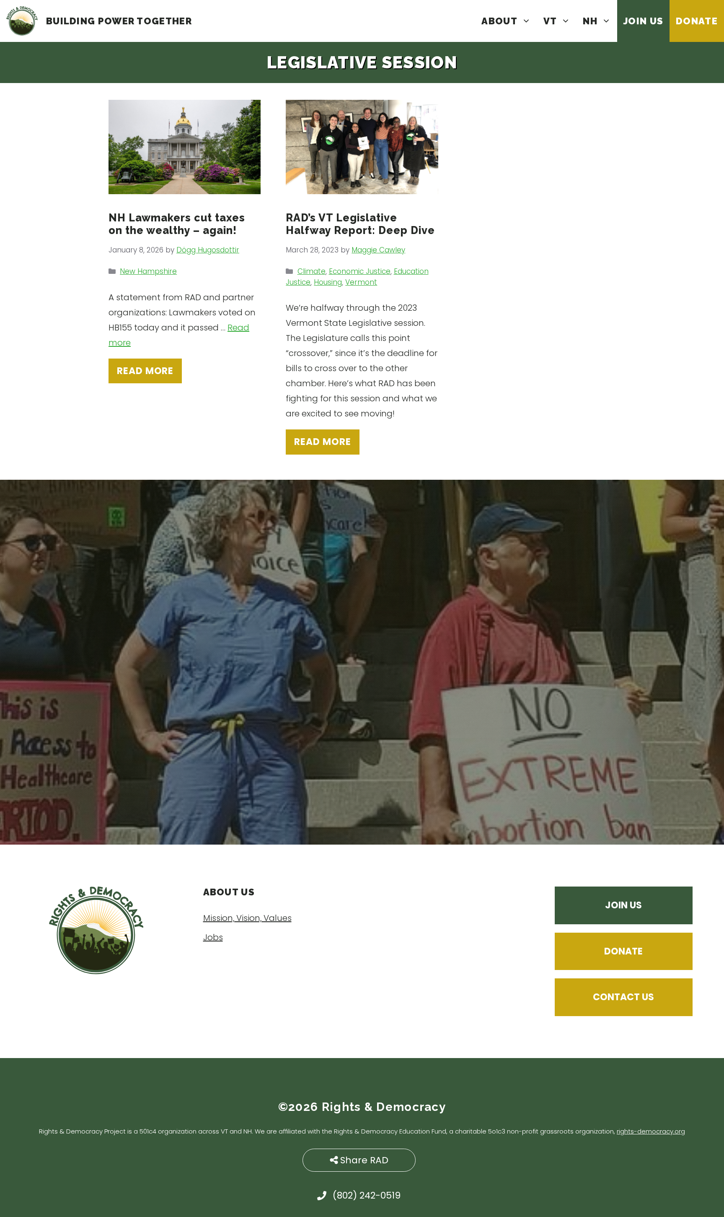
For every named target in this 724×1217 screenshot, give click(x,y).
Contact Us (623, 997)
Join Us (643, 21)
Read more (145, 370)
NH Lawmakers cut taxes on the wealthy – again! (177, 224)
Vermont (361, 282)
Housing (328, 282)
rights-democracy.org (651, 1131)
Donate (697, 21)
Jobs (213, 937)
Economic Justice (359, 271)
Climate (311, 271)
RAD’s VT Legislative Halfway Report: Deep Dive (360, 224)
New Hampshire (148, 271)
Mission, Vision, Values (247, 918)
